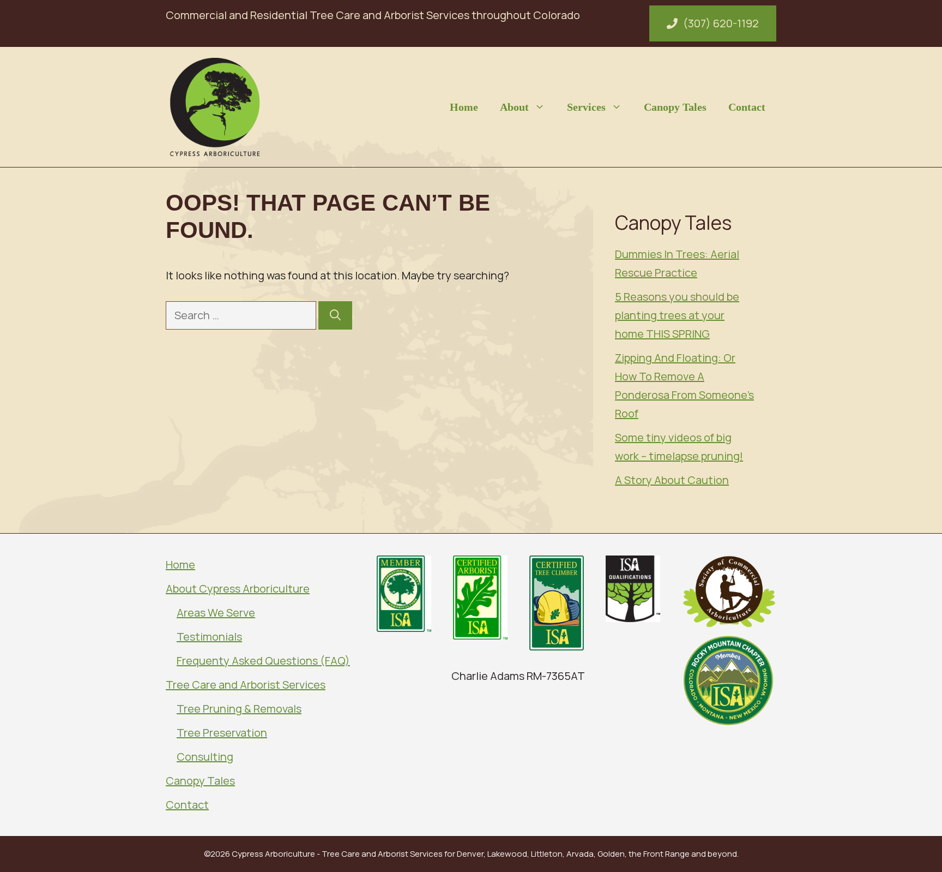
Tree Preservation (222, 732)
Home (464, 107)
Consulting (205, 756)
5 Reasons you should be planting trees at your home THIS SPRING (677, 315)
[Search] (335, 315)
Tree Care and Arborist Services (245, 684)
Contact (746, 107)
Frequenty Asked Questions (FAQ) (263, 660)
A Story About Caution (672, 480)
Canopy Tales (675, 107)
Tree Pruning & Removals (239, 708)
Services (586, 107)
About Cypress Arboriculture (238, 588)
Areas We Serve (216, 612)
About (514, 107)
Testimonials (209, 636)
